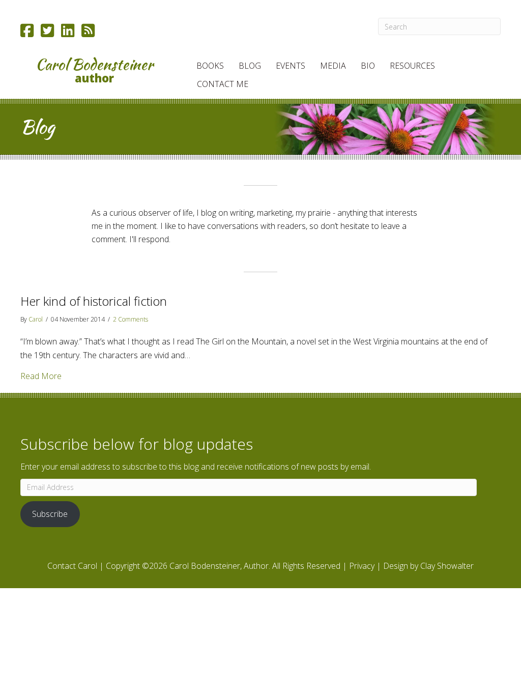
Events (290, 65)
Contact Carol (72, 565)
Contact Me (222, 84)
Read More (41, 376)
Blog (250, 65)
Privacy (361, 565)
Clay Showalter (447, 565)
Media (333, 65)
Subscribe (50, 513)
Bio (368, 65)
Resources (412, 65)
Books (210, 65)
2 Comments (130, 319)
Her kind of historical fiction (93, 301)
